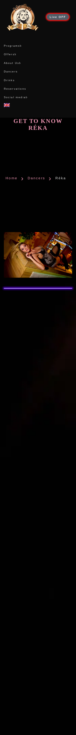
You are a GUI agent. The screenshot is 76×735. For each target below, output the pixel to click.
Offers (9, 54)
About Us (11, 62)
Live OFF (58, 17)
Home (12, 178)
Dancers (11, 71)
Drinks (9, 80)
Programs (12, 45)
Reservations (15, 88)
